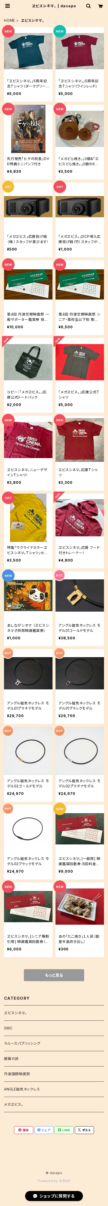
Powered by (48, 1181)
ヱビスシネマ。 (15, 1013)
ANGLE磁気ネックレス (22, 1089)
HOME (9, 20)
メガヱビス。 (13, 1104)
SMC (8, 1028)
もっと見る (54, 975)
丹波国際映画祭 (17, 1074)
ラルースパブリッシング (22, 1043)
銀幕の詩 (11, 1058)
